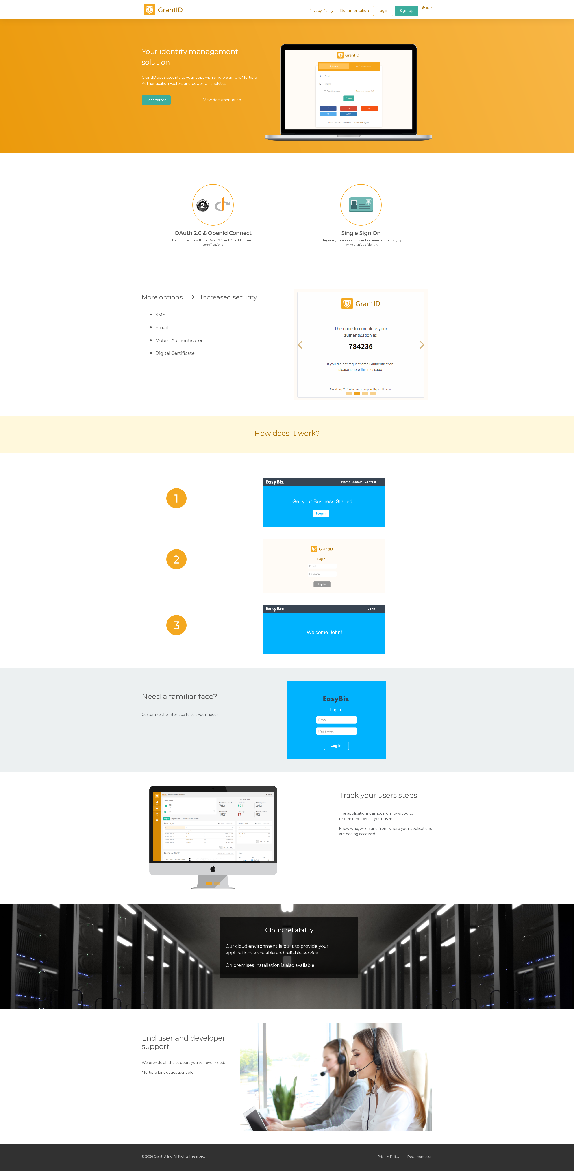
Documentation (354, 11)
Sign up (407, 11)
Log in (383, 11)
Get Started (156, 100)
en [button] (427, 7)
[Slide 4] (373, 398)
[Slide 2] (357, 398)
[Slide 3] (365, 398)
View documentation (222, 100)
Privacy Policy (321, 11)
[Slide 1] (349, 398)
